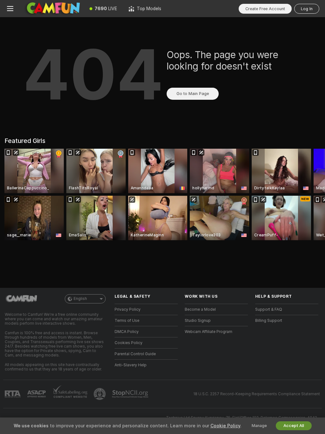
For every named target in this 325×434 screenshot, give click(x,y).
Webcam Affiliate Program (208, 331)
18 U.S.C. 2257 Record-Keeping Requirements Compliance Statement (256, 394)
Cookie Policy (225, 425)
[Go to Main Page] (52, 8)
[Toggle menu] (10, 8)
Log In (307, 8)
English (80, 298)
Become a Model (200, 309)
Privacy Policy (128, 309)
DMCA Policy (127, 331)
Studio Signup (198, 320)
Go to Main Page (192, 93)
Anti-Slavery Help (131, 365)
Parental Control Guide (135, 354)
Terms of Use (127, 320)
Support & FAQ (268, 309)
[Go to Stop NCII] (130, 394)
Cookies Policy (129, 343)
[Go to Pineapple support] (100, 394)
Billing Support (268, 320)
